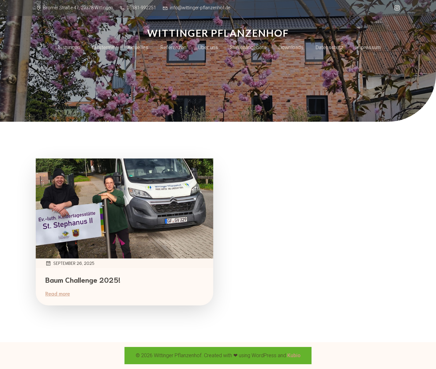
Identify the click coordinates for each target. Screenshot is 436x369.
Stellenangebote (248, 47)
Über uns (208, 47)
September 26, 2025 (73, 263)
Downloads (291, 47)
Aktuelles (137, 47)
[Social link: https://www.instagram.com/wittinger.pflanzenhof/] (395, 8)
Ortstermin (104, 47)
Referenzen (173, 47)
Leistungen (67, 47)
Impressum (368, 47)
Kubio (294, 355)
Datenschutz (329, 47)
